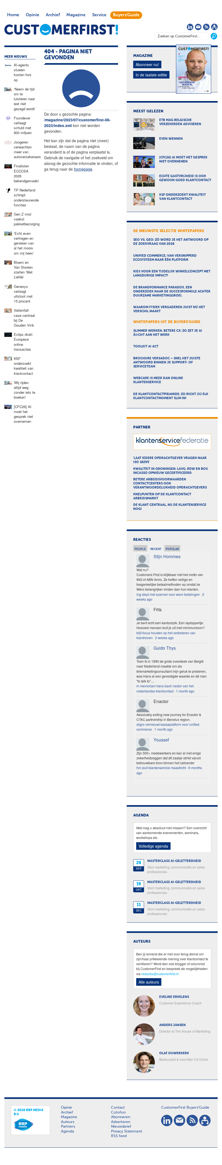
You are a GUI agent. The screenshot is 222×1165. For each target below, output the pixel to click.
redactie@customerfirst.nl (160, 973)
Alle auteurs (149, 982)
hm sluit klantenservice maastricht (161, 767)
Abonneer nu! (147, 64)
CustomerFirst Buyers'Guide (185, 1107)
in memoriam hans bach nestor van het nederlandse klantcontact (165, 688)
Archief (53, 15)
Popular (172, 549)
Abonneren (120, 1117)
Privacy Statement (126, 1131)
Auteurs (67, 1122)
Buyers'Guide (126, 15)
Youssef (161, 740)
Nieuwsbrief (121, 1126)
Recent (155, 549)
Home (13, 15)
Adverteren (120, 1122)
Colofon (118, 1112)
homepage (83, 169)
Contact (118, 1107)
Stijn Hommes (167, 556)
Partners (68, 1126)
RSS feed (119, 1136)
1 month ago (185, 691)
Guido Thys (165, 648)
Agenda (67, 1131)
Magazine (76, 15)
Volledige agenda (153, 846)
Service (99, 15)
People (140, 549)
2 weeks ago (164, 637)
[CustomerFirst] (61, 29)
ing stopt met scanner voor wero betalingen (168, 594)
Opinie (32, 15)
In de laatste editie (151, 74)
